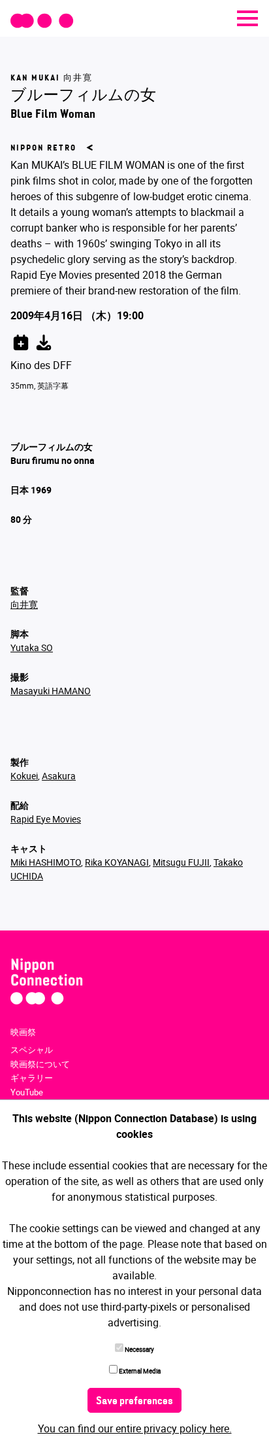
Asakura (59, 776)
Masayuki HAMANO (50, 690)
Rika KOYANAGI (117, 862)
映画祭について (40, 1064)
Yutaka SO (31, 647)
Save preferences (134, 1401)
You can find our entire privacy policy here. (135, 1428)
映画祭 (23, 1032)
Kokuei (24, 776)
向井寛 (24, 604)
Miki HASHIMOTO (45, 862)
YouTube (26, 1092)
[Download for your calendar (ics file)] (43, 340)
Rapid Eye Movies (45, 819)
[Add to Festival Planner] (20, 340)
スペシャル (31, 1049)
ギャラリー (31, 1078)
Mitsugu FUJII (181, 862)
